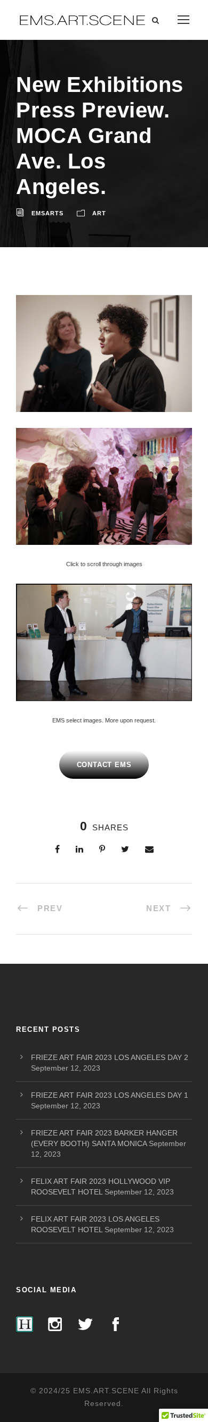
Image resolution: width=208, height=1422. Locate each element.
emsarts (47, 213)
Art (99, 213)
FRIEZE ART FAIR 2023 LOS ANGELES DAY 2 (109, 1057)
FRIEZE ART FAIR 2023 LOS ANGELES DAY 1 (109, 1095)
